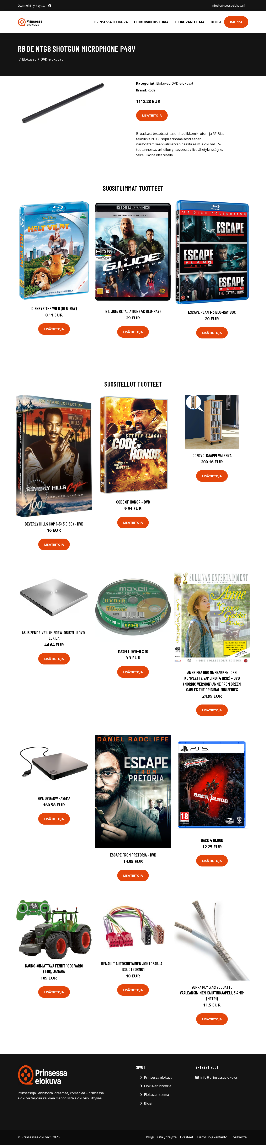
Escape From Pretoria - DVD (133, 854)
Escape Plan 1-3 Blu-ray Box (212, 312)
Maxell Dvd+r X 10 (133, 651)
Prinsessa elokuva (111, 22)
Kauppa (236, 22)
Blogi (216, 22)
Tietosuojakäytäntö (212, 1137)
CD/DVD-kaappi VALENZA (212, 455)
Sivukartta (239, 1137)
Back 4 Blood (212, 840)
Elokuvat (29, 59)
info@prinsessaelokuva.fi (228, 5)
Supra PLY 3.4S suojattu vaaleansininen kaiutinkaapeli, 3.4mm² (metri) (212, 992)
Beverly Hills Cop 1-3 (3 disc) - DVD (54, 523)
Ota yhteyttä (167, 1137)
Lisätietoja (152, 115)
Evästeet (186, 1137)
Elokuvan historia (151, 22)
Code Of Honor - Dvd (133, 501)
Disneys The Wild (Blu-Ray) (54, 308)
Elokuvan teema (189, 22)
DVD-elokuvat (52, 59)
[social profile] (50, 6)
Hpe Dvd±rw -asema (54, 798)
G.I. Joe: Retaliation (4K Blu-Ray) (133, 311)
